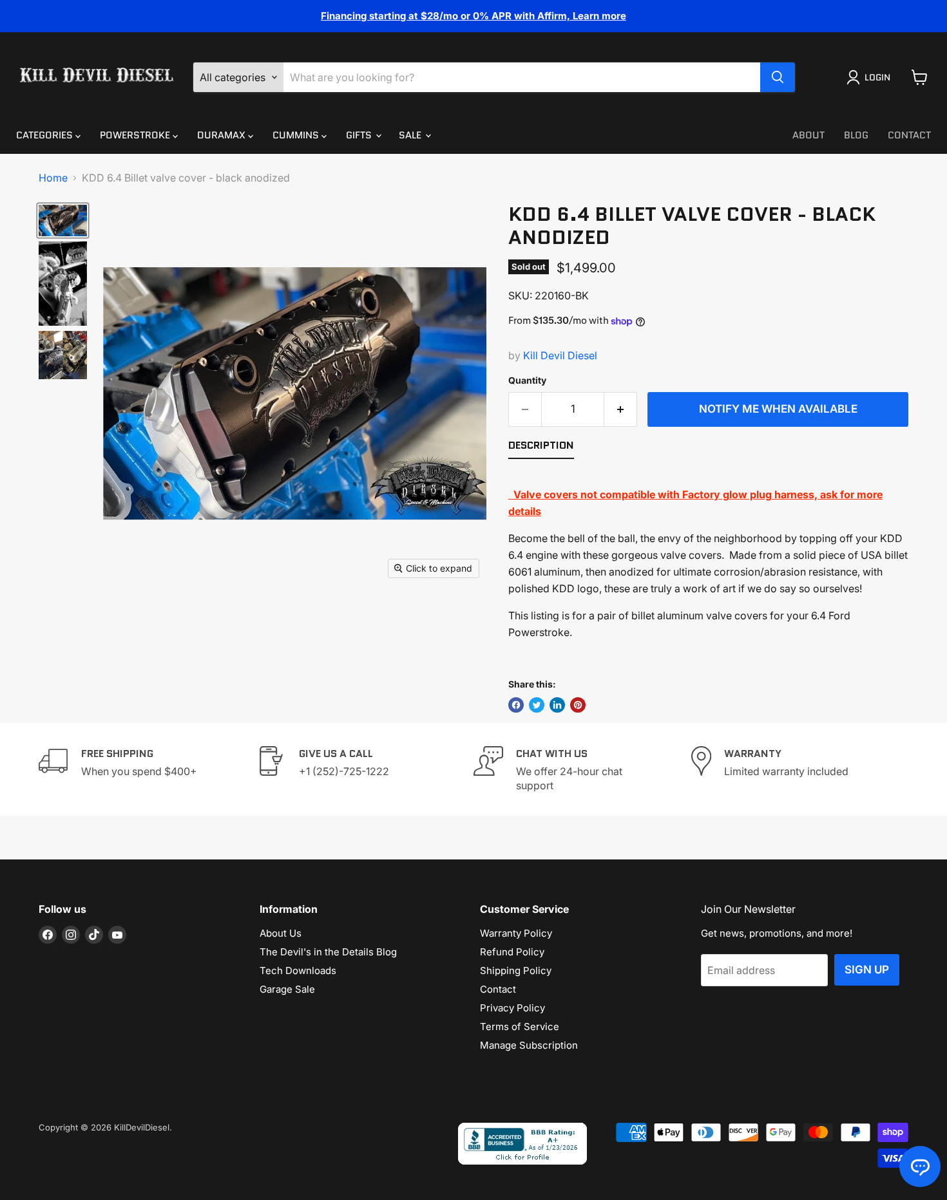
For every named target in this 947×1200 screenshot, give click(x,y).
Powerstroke (136, 135)
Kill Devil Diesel (560, 355)
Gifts (360, 135)
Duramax (222, 135)
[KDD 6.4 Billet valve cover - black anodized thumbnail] (62, 220)
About (808, 135)
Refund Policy (512, 952)
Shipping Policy (515, 970)
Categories (45, 135)
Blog (856, 135)
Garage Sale (287, 989)
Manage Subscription (529, 1045)
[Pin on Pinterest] (578, 705)
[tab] (541, 448)
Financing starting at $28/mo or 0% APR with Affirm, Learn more (473, 16)
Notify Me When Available (778, 408)
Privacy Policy (512, 1008)
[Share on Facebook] (516, 705)
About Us (280, 933)
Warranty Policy (516, 933)
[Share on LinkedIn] (557, 705)
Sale (411, 135)
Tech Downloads (298, 970)
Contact (909, 135)
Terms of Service (519, 1026)
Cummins (297, 135)
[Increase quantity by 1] (620, 409)
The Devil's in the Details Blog (328, 952)
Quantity (527, 380)
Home (53, 177)
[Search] (777, 77)
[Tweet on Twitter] (536, 705)
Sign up (867, 969)
